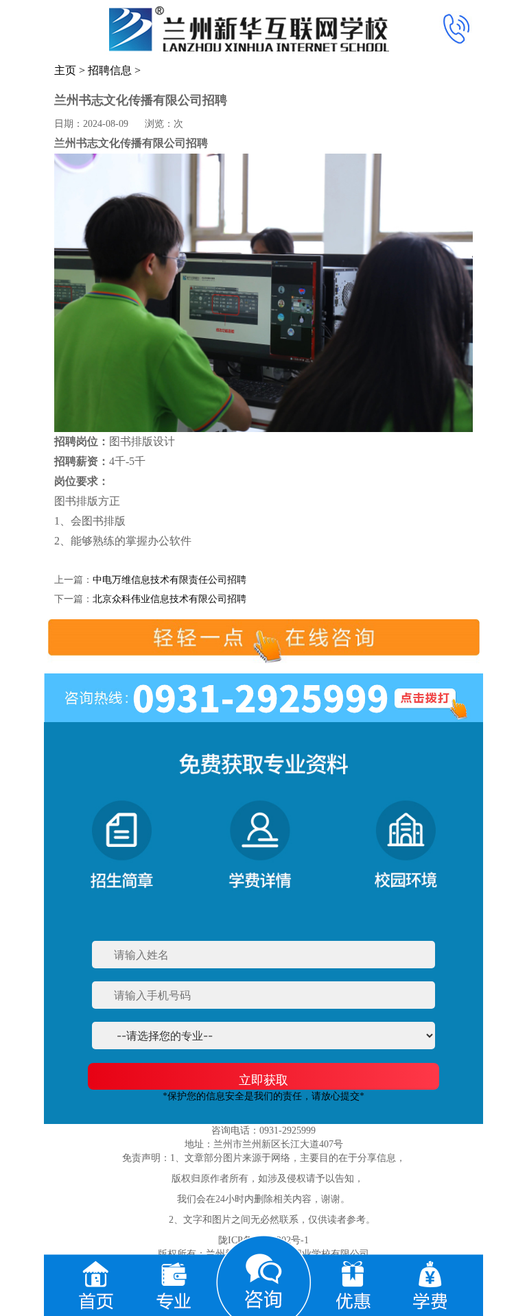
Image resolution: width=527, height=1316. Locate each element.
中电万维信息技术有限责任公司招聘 (169, 580)
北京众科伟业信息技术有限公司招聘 (169, 599)
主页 (65, 70)
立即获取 (263, 1080)
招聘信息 (110, 70)
